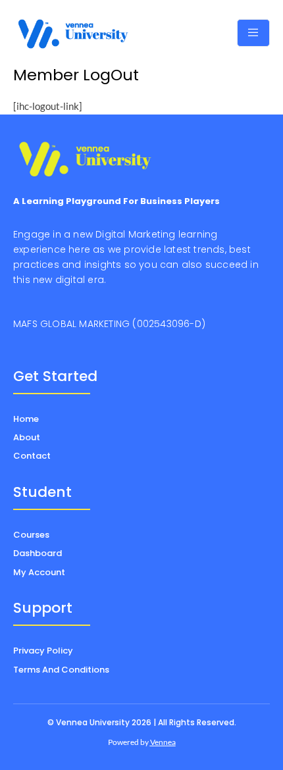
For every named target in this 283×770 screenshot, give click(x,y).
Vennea (163, 742)
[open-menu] (253, 33)
